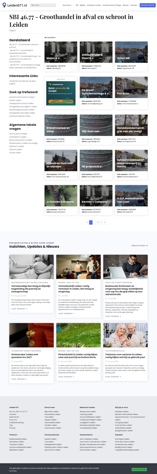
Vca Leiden (49, 441)
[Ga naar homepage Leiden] (14, 5)
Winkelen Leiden (121, 411)
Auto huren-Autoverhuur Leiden (93, 441)
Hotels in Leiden (15, 149)
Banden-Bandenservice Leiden (92, 444)
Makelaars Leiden (16, 450)
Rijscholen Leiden (52, 411)
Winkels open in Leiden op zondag (23, 143)
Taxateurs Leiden (16, 444)
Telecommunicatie (115, 351)
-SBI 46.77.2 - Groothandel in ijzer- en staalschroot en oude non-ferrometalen (25, 59)
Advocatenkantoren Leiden (91, 447)
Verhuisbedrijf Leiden (88, 428)
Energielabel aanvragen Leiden (22, 113)
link (23, 81)
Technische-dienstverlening (26, 351)
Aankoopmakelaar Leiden (20, 116)
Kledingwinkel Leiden (53, 444)
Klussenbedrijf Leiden (18, 439)
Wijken (83, 5)
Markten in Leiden (16, 146)
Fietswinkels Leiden (52, 414)
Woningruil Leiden (122, 439)
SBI (77, 5)
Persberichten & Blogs (112, 5)
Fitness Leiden (15, 152)
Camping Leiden (121, 422)
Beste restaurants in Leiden (20, 140)
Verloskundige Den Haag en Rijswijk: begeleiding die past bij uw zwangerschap (31, 289)
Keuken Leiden (50, 439)
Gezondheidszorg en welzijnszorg (29, 282)
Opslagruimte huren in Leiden (21, 103)
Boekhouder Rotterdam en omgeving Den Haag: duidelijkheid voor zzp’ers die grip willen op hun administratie (124, 290)
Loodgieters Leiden (87, 422)
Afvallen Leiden (51, 425)
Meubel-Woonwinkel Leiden (126, 414)
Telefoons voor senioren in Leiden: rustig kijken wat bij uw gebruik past (125, 356)
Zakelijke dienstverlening (118, 282)
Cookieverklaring (16, 422)
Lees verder (18, 309)
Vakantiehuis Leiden (123, 428)
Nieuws (126, 5)
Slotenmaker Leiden (88, 450)
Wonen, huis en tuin (68, 282)
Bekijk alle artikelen (139, 246)
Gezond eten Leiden (53, 428)
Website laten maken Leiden (56, 447)
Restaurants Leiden (88, 411)
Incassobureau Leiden (124, 444)
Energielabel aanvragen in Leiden (23, 106)
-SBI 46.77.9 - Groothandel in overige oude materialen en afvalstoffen (24, 66)
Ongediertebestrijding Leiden (127, 450)
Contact (133, 5)
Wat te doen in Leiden (18, 134)
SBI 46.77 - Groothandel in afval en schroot (23, 46)
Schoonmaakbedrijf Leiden (20, 447)
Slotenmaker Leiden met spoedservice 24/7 (24, 356)
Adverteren (147, 5)
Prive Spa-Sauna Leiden (125, 441)
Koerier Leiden (15, 100)
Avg (10, 425)
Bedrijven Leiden (94, 5)
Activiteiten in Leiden (17, 137)
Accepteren (139, 469)
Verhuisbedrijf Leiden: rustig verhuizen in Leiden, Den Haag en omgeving (76, 289)
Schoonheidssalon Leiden (90, 417)
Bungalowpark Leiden (124, 430)
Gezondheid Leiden (52, 422)
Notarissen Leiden (16, 441)
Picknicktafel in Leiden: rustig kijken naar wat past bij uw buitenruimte (77, 356)
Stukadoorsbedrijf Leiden (90, 425)
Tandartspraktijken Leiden (91, 420)
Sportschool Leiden (53, 450)
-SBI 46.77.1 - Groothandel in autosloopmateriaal (21, 51)
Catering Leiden (86, 414)
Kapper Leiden (51, 420)
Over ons (13, 420)
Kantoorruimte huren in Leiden (22, 97)
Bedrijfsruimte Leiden (123, 447)
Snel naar (66, 5)
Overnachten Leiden (123, 425)
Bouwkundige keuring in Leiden (21, 109)
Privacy (12, 428)
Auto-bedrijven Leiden (89, 439)
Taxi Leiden (49, 417)
